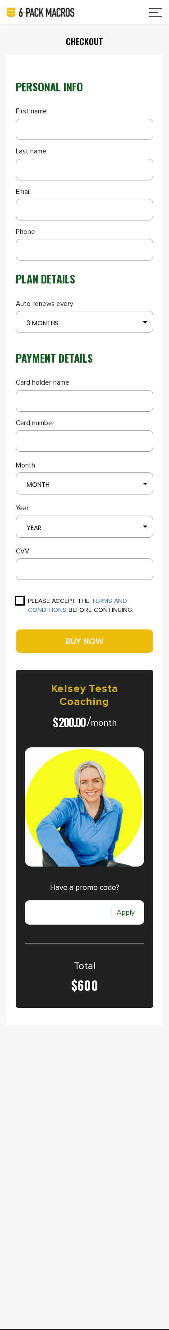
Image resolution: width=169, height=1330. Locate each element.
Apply (126, 912)
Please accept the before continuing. (80, 605)
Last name (31, 151)
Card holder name (42, 382)
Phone (25, 232)
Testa (103, 688)
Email (23, 192)
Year (22, 508)
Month (25, 465)
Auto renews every (44, 304)
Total (85, 966)
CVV (22, 551)
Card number (35, 423)
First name (31, 111)
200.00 (72, 722)
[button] (84, 322)
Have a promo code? (84, 888)
